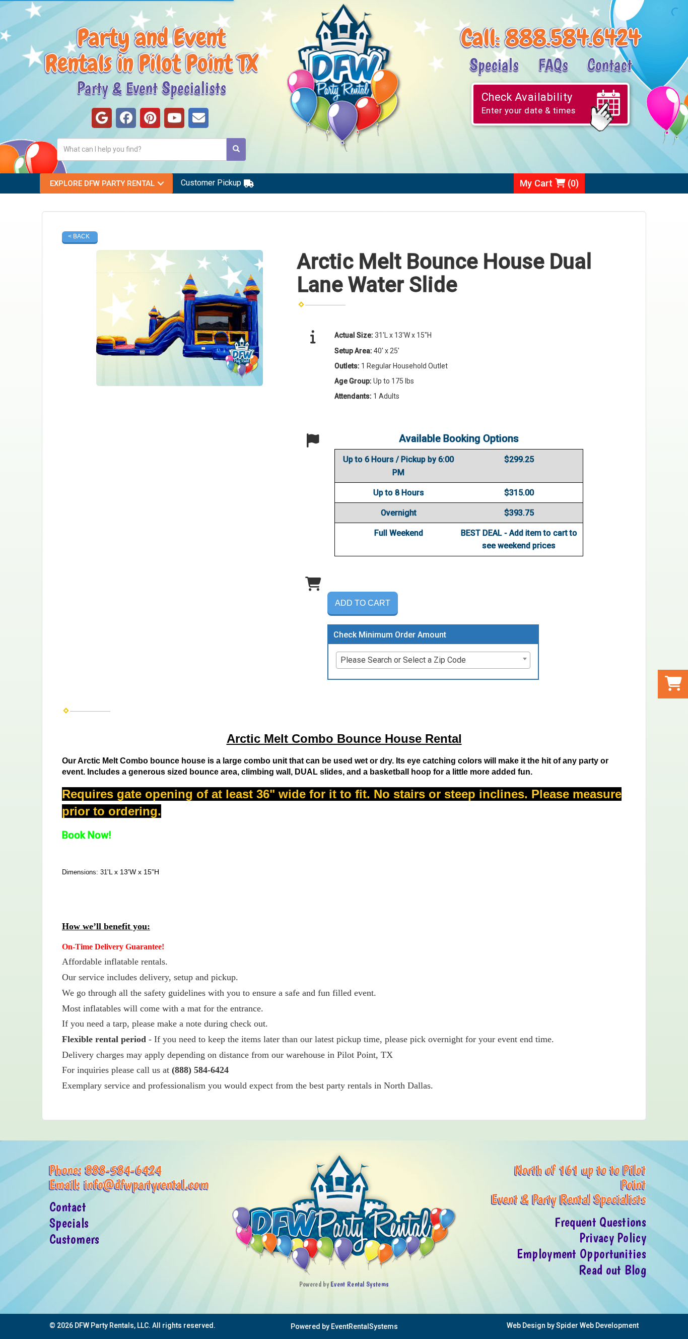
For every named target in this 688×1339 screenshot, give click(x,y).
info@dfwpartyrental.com (146, 1184)
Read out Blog (612, 1270)
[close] (679, 1325)
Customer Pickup (211, 182)
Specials (494, 64)
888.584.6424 (573, 37)
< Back (79, 236)
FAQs (553, 64)
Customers (74, 1239)
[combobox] (433, 660)
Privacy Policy (612, 1238)
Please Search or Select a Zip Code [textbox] (403, 660)
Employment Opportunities (581, 1254)
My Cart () (549, 183)
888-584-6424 (124, 1170)
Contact (609, 64)
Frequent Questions (600, 1222)
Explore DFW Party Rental (102, 183)
